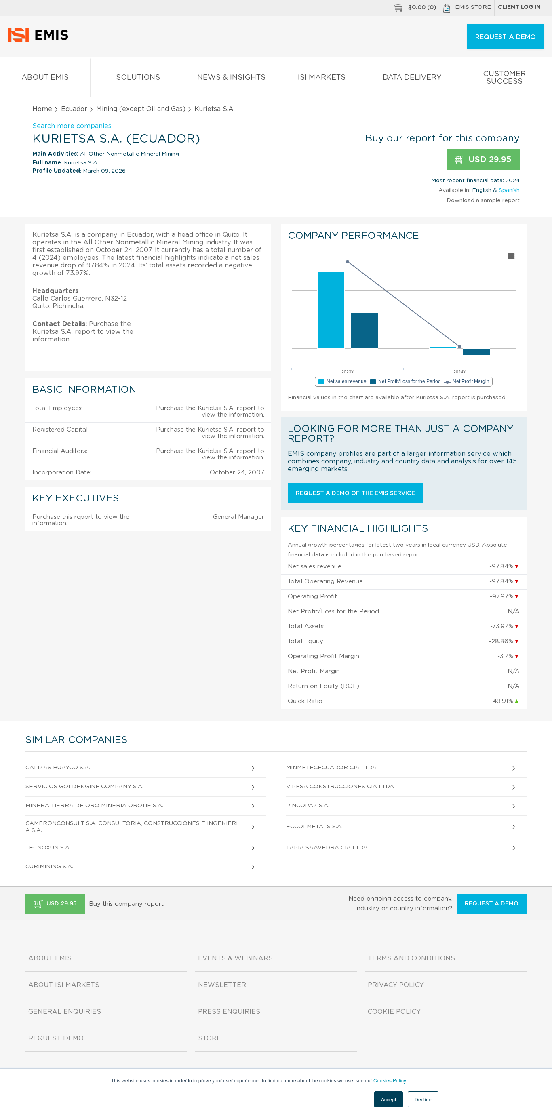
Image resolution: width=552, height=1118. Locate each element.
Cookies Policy (389, 1080)
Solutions (138, 77)
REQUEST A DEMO (505, 37)
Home (42, 109)
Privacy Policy (396, 985)
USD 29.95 (489, 160)
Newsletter (222, 985)
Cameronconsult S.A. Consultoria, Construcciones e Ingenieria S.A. (131, 827)
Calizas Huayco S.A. (57, 768)
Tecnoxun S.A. (48, 848)
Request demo (56, 1038)
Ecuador (74, 109)
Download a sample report (483, 200)
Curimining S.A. (49, 867)
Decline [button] (423, 1099)
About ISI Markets (63, 985)
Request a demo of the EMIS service (355, 493)
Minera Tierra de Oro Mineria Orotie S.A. (94, 805)
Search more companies (72, 126)
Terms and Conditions (411, 958)
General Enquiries (64, 1012)
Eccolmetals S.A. (314, 827)
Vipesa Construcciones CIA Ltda (340, 787)
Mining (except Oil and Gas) (140, 109)
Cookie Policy (394, 1012)
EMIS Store (473, 7)
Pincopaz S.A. (307, 805)
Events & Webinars (235, 958)
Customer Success (504, 77)
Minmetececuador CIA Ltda (331, 768)
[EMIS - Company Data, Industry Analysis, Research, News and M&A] (40, 40)
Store (209, 1038)
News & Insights (231, 77)
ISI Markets (322, 77)
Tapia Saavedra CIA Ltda (327, 848)
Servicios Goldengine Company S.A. (84, 787)
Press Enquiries (229, 1012)
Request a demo (491, 904)
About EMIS (45, 77)
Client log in (519, 7)
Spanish (509, 190)
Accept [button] (388, 1099)
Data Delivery (412, 77)
